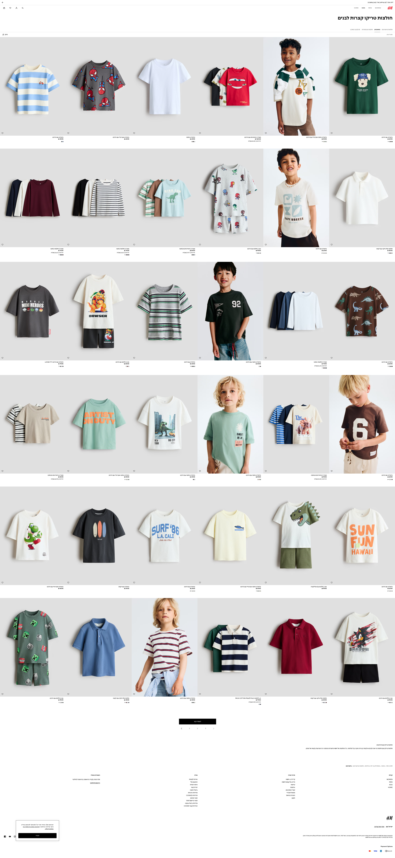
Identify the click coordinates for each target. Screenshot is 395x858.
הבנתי (37, 835)
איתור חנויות (194, 785)
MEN (370, 8)
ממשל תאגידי (290, 793)
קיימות (293, 785)
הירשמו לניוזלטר (95, 783)
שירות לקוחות (193, 779)
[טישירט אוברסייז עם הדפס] (99, 86)
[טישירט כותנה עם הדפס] (230, 311)
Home (356, 8)
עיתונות (292, 787)
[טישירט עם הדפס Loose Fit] (33, 311)
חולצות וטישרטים (358, 766)
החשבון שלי (194, 782)
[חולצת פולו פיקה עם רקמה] (362, 198)
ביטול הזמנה (194, 790)
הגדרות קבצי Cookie (191, 806)
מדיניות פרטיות (193, 793)
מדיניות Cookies (192, 795)
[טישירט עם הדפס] (362, 86)
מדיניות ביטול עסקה (191, 803)
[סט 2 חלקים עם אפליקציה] (296, 536)
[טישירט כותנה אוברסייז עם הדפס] (296, 86)
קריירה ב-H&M (290, 779)
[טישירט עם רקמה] (99, 536)
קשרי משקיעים (290, 790)
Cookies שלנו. (49, 829)
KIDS (363, 8)
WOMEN (378, 8)
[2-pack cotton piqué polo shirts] (230, 647)
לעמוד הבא (197, 722)
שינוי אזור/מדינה (379, 827)
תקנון (293, 798)
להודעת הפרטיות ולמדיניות (31, 827)
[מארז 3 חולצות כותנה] (99, 198)
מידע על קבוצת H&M (288, 782)
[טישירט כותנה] (165, 86)
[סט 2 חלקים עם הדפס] (230, 198)
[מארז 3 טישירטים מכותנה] (165, 198)
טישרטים (349, 766)
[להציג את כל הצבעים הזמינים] (193, 141)
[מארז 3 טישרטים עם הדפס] (230, 86)
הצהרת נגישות (290, 795)
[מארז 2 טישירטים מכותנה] (33, 424)
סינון (6, 34)
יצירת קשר (194, 787)
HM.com (389, 766)
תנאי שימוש (194, 798)
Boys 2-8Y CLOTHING (372, 766)
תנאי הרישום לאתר (192, 801)
